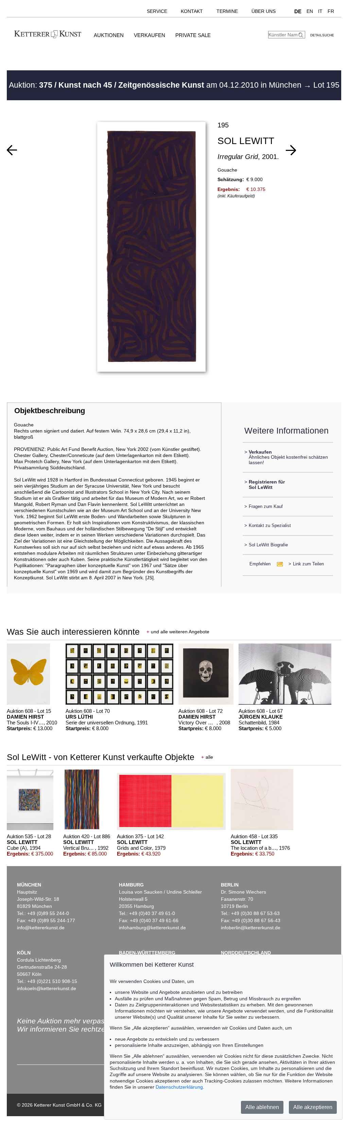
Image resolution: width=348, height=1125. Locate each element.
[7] (12, 150)
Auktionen (109, 35)
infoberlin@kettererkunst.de (250, 927)
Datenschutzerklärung (179, 1087)
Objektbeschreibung (49, 410)
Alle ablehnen (262, 1107)
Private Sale (193, 35)
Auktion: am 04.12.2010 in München (156, 85)
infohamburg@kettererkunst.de (152, 927)
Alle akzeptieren (312, 1107)
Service (157, 11)
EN (310, 11)
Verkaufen (149, 35)
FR (331, 11)
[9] (291, 150)
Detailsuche (322, 35)
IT (320, 11)
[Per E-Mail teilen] (278, 563)
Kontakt (192, 11)
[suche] (301, 34)
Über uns (263, 11)
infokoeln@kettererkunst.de (46, 988)
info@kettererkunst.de (41, 927)
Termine (227, 11)
